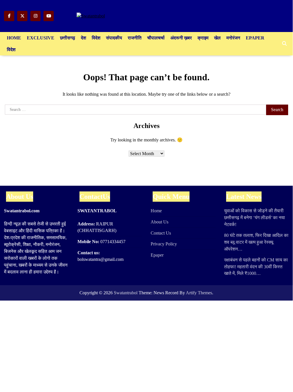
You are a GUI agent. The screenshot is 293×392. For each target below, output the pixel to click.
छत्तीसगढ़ (67, 37)
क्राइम (203, 37)
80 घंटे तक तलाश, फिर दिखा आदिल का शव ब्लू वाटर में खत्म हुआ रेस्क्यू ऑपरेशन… (256, 242)
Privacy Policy (164, 243)
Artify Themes (199, 292)
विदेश (96, 37)
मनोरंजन (233, 37)
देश (83, 37)
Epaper (255, 37)
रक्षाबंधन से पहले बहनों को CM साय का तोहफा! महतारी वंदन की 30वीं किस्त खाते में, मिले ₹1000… (256, 266)
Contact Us (161, 233)
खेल (217, 37)
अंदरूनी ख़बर (181, 37)
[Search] (284, 43)
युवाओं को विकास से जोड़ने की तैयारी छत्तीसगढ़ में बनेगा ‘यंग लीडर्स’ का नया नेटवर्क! (254, 217)
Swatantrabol (125, 292)
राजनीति (134, 37)
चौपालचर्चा (156, 37)
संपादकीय (114, 37)
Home (14, 37)
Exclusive (40, 37)
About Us (159, 221)
